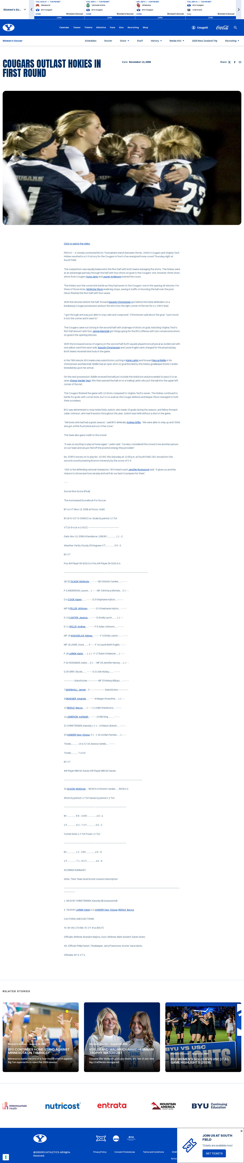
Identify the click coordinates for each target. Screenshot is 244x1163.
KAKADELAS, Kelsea (81, 635)
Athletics (101, 27)
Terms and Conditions (153, 1152)
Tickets (88, 27)
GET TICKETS (216, 1154)
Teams (76, 27)
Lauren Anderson (112, 276)
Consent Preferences (124, 1152)
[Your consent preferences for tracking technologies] (6, 1157)
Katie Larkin (132, 360)
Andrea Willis (134, 422)
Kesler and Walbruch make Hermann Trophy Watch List (121, 1051)
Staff (140, 40)
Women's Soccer (17, 1044)
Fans (112, 27)
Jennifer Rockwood (138, 469)
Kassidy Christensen (120, 302)
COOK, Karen (75, 599)
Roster (108, 40)
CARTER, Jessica (78, 617)
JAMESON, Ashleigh (77, 716)
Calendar (64, 27)
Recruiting (133, 27)
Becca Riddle (159, 360)
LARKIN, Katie (76, 653)
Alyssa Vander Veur (80, 380)
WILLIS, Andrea (77, 626)
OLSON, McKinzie (80, 581)
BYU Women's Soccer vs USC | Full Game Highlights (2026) (200, 1060)
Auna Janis (92, 276)
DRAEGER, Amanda (76, 698)
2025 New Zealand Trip (204, 40)
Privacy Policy (99, 1152)
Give (121, 27)
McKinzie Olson (94, 289)
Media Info (175, 40)
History (155, 40)
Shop (145, 27)
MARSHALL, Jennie (76, 689)
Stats (123, 40)
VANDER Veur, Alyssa (78, 734)
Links (59, 17)
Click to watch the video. (77, 243)
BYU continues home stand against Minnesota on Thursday (39, 1051)
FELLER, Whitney (78, 608)
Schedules (90, 40)
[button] (31, 9)
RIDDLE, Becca (74, 707)
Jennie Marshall (101, 331)
